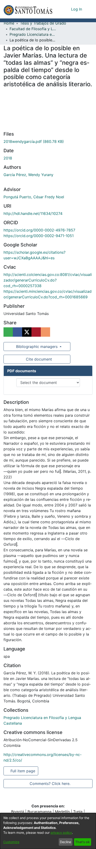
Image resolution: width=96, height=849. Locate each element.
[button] (27, 9)
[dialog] (48, 831)
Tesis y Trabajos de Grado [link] (43, 23)
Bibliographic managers (37, 346)
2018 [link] (7, 158)
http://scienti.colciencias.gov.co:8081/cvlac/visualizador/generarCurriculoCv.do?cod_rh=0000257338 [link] (47, 280)
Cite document (38, 359)
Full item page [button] (23, 771)
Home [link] (9, 23)
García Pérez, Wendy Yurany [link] (28, 174)
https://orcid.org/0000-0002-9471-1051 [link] (38, 235)
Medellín (62, 811)
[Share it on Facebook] (17, 332)
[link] (33, 141)
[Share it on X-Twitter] (26, 332)
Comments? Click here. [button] (50, 783)
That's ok (82, 842)
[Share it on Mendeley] (36, 332)
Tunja (77, 811)
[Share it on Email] (45, 332)
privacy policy (61, 833)
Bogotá (17, 811)
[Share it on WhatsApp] (8, 332)
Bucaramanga (39, 811)
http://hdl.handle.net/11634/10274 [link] (32, 213)
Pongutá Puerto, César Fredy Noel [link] (33, 197)
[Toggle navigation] (89, 9)
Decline (65, 842)
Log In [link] (76, 9)
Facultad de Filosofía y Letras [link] (33, 28)
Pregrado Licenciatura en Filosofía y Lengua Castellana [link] (33, 34)
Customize (11, 842)
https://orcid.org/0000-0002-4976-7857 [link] (39, 230)
